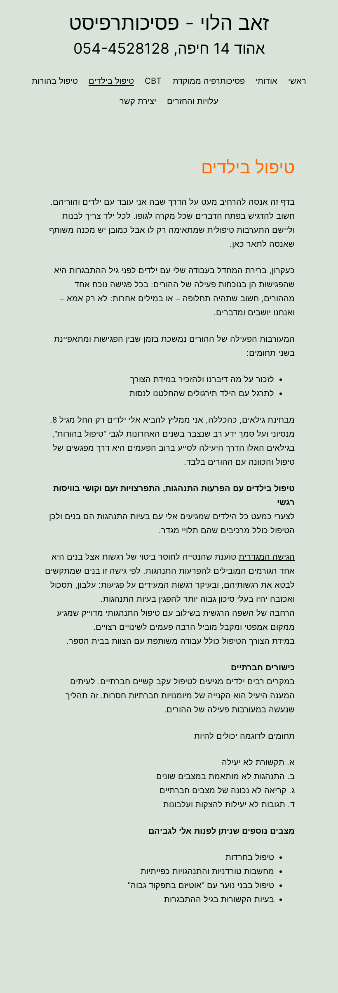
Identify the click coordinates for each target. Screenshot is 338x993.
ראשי (297, 81)
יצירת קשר (138, 101)
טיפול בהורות (55, 81)
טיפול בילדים (111, 81)
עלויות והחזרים (192, 101)
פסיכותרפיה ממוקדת (209, 81)
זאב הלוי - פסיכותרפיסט (169, 22)
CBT (153, 81)
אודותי (266, 81)
